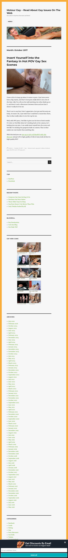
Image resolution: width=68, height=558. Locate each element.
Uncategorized (13, 539)
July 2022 (11, 379)
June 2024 (11, 340)
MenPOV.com (13, 150)
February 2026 (13, 323)
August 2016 (12, 500)
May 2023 (11, 358)
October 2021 (12, 400)
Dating (10, 528)
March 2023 (12, 363)
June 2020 (11, 421)
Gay (25, 148)
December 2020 (13, 414)
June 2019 (11, 437)
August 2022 (12, 377)
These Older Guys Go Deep (17, 202)
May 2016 (11, 507)
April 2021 (11, 409)
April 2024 (11, 342)
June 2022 (11, 382)
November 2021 (13, 398)
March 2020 (12, 423)
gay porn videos (40, 148)
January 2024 (12, 347)
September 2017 (13, 474)
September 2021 (13, 402)
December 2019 (13, 430)
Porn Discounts (13, 532)
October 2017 (12, 472)
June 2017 (11, 479)
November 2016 (13, 493)
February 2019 (13, 447)
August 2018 (12, 461)
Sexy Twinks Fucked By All (17, 206)
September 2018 (13, 458)
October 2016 (12, 495)
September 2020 (13, 419)
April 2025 (11, 333)
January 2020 (12, 428)
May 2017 (11, 481)
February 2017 (13, 486)
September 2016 (13, 498)
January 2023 (12, 368)
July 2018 (11, 463)
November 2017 (13, 470)
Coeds (10, 525)
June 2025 (11, 330)
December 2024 (13, 337)
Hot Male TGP (12, 227)
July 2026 (11, 321)
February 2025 (13, 335)
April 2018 (11, 465)
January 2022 (12, 393)
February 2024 (13, 344)
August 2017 (12, 477)
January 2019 (12, 449)
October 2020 (12, 416)
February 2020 (13, 426)
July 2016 (11, 502)
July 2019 (11, 435)
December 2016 (13, 491)
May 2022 (11, 384)
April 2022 (11, 386)
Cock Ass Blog (12, 225)
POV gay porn (21, 150)
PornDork (11, 181)
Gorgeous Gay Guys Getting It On (19, 197)
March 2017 (12, 484)
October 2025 (12, 326)
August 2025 (12, 328)
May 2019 (11, 440)
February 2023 (13, 365)
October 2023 (12, 354)
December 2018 (13, 451)
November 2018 (13, 454)
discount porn (31, 148)
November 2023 (13, 351)
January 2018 (12, 467)
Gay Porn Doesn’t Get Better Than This (21, 204)
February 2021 (13, 412)
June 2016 (11, 505)
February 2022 (13, 391)
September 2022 (13, 375)
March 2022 (12, 389)
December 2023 (13, 349)
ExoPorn (11, 179)
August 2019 (12, 433)
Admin (11, 148)
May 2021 (11, 407)
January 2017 (12, 488)
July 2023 (11, 356)
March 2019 (12, 444)
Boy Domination (13, 222)
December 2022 (13, 370)
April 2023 (11, 361)
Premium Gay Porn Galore (16, 199)
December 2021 (13, 395)
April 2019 (11, 442)
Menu (10, 21)
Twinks (10, 537)
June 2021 (11, 405)
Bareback (11, 523)
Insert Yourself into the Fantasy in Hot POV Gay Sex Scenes (27, 61)
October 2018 (12, 456)
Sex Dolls (11, 535)
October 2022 (12, 372)
